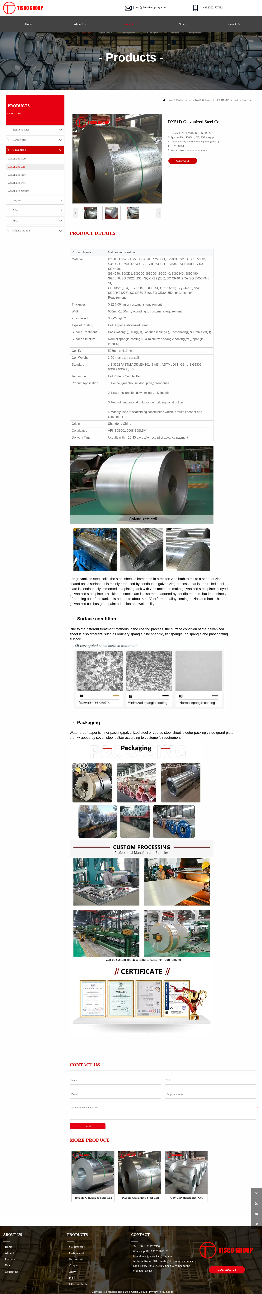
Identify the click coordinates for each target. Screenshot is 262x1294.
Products (180, 100)
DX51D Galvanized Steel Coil (236, 100)
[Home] (23, 8)
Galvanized (194, 100)
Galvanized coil (210, 100)
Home (171, 100)
